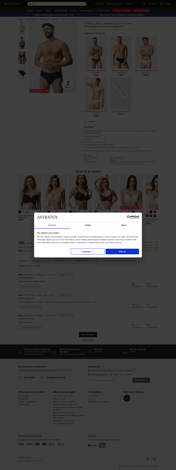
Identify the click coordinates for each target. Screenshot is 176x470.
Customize (86, 252)
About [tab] (124, 225)
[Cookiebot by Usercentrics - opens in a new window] (128, 217)
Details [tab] (88, 225)
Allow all (122, 252)
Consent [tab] (52, 225)
